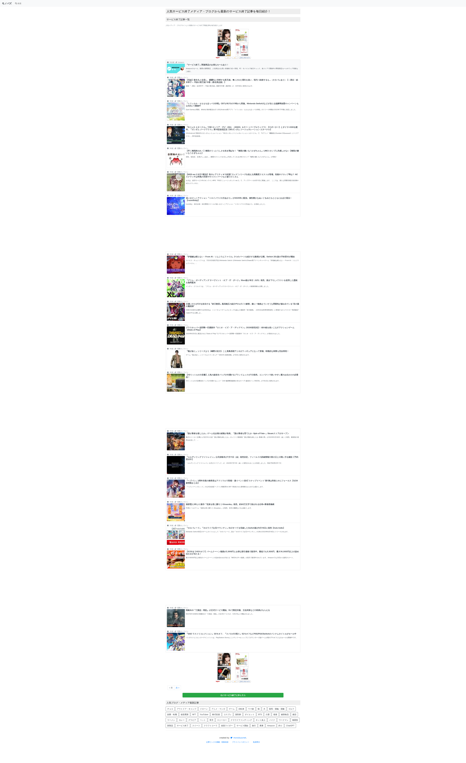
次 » (177, 687)
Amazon (271, 725)
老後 (275, 714)
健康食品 (285, 714)
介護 (268, 714)
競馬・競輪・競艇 (277, 709)
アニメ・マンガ (218, 709)
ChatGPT (290, 725)
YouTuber (204, 714)
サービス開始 (242, 725)
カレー (182, 720)
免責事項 (256, 742)
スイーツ (196, 725)
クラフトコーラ (210, 725)
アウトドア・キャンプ (186, 709)
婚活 (294, 714)
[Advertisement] (233, 234)
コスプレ (227, 714)
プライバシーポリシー (240, 742)
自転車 (241, 709)
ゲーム (232, 709)
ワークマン (283, 720)
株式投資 (216, 714)
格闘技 (295, 720)
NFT (194, 714)
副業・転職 (172, 714)
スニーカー (222, 720)
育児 (211, 720)
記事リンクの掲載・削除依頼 (217, 742)
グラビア (192, 720)
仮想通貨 (184, 714)
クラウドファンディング (241, 720)
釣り (280, 725)
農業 (261, 725)
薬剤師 (238, 714)
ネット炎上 (260, 720)
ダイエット (249, 714)
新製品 (170, 725)
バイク (272, 720)
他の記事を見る (233, 695)
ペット (203, 720)
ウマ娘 (251, 709)
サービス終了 (182, 725)
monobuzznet (239, 737)
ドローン (204, 709)
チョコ (170, 709)
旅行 (254, 725)
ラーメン (171, 720)
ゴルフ (291, 709)
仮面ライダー (227, 725)
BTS (260, 714)
